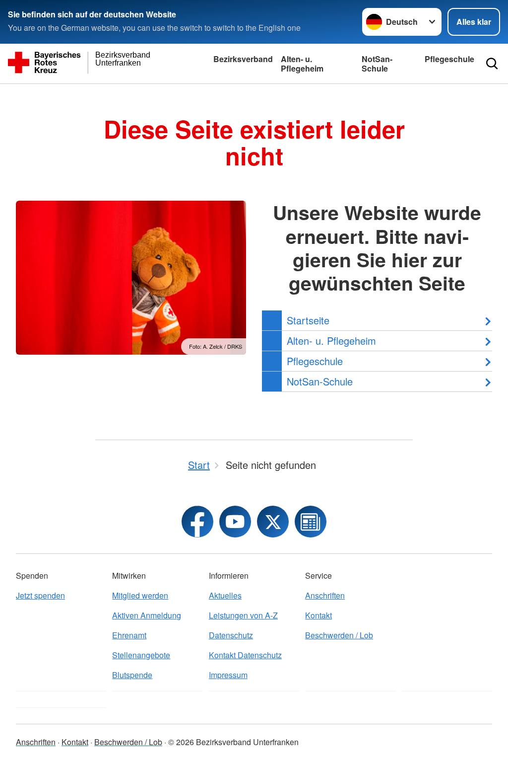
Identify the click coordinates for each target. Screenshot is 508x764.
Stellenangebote (141, 655)
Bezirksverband (243, 59)
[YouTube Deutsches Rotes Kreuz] (235, 521)
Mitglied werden (140, 595)
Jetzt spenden (40, 595)
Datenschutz (231, 635)
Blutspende (132, 675)
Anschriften (325, 595)
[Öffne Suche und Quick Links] (492, 64)
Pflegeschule (449, 59)
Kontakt (318, 615)
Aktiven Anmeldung (146, 615)
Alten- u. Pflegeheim (302, 63)
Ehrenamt (129, 635)
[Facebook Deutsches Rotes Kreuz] (197, 521)
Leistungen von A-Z (243, 615)
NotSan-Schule (377, 63)
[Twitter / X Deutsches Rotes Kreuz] (273, 521)
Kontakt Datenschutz (245, 655)
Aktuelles (225, 595)
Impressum (228, 675)
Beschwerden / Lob (339, 635)
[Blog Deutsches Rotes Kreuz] (310, 521)
